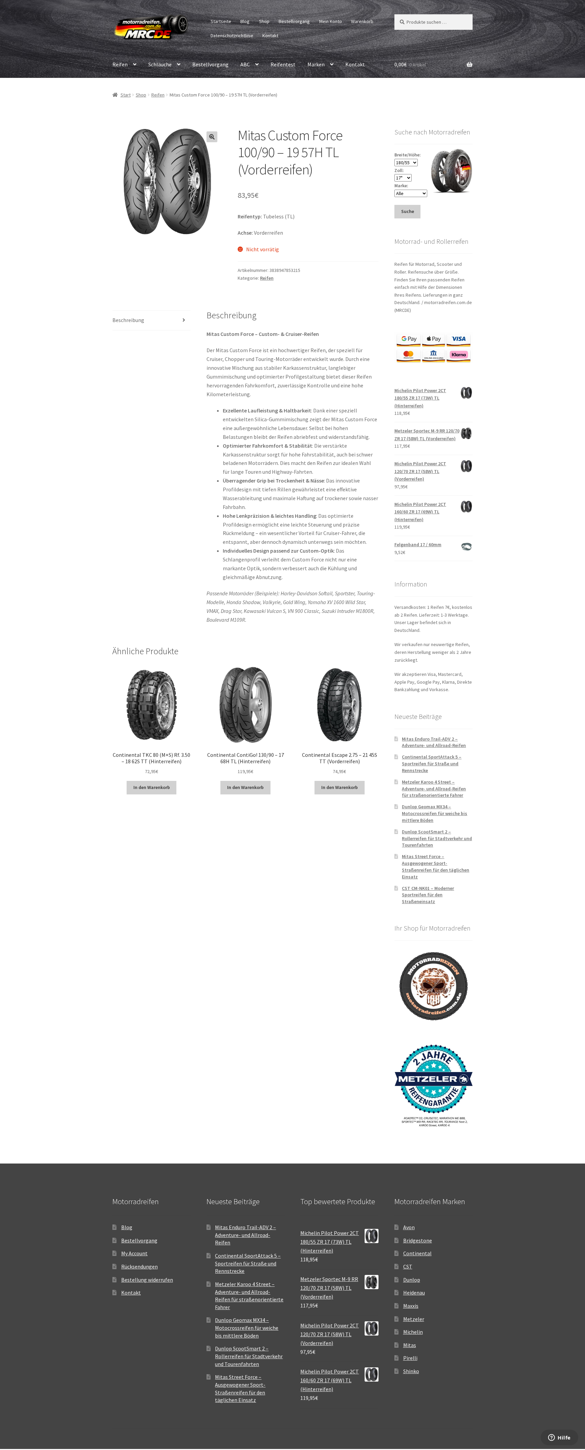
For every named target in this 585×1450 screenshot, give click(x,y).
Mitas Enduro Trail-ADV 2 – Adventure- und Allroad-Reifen (434, 742)
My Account (134, 1253)
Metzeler (413, 1319)
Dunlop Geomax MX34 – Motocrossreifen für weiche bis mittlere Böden (434, 813)
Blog (245, 21)
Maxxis (410, 1305)
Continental (417, 1253)
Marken (316, 64)
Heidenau (414, 1292)
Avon (409, 1227)
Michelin (413, 1331)
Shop (264, 21)
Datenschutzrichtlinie (232, 36)
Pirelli (410, 1358)
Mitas (409, 1345)
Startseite (221, 21)
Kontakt (270, 36)
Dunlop (411, 1279)
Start (126, 95)
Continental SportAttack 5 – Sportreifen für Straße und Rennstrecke (431, 763)
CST (407, 1266)
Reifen (120, 64)
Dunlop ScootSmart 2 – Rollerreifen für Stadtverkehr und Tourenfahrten (437, 838)
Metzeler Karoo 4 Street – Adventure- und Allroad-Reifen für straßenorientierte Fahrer (434, 788)
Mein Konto (330, 21)
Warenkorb (362, 21)
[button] (212, 136)
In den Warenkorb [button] (151, 787)
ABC (245, 64)
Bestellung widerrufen (147, 1279)
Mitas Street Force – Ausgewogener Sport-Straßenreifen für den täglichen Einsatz (435, 866)
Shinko (411, 1371)
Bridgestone (417, 1240)
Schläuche (160, 64)
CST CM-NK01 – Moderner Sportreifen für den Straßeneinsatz (428, 895)
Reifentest (283, 64)
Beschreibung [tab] (128, 320)
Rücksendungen (139, 1266)
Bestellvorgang (294, 21)
